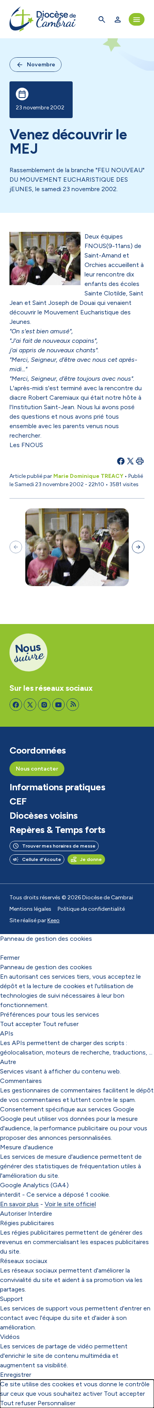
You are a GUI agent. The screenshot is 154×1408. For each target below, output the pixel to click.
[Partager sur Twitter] (130, 461)
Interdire (40, 1213)
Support (11, 1299)
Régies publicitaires (27, 1223)
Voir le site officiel (70, 1204)
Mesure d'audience (26, 1147)
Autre (8, 1062)
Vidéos (10, 1336)
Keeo (53, 920)
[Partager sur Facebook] (121, 461)
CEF (18, 801)
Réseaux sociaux (23, 1261)
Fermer (10, 957)
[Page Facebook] (15, 704)
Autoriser (13, 1213)
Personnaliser (56, 1403)
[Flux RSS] (72, 704)
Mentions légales (30, 909)
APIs (6, 1033)
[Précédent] (15, 547)
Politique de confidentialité (91, 909)
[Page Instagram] (44, 704)
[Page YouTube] (58, 704)
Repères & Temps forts (57, 830)
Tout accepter (20, 1024)
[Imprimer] (140, 461)
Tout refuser (61, 1024)
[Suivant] (138, 547)
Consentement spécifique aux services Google (67, 1109)
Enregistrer (15, 1374)
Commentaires (21, 1081)
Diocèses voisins (43, 815)
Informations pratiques (57, 787)
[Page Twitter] (30, 704)
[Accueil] (42, 19)
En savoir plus (19, 1204)
